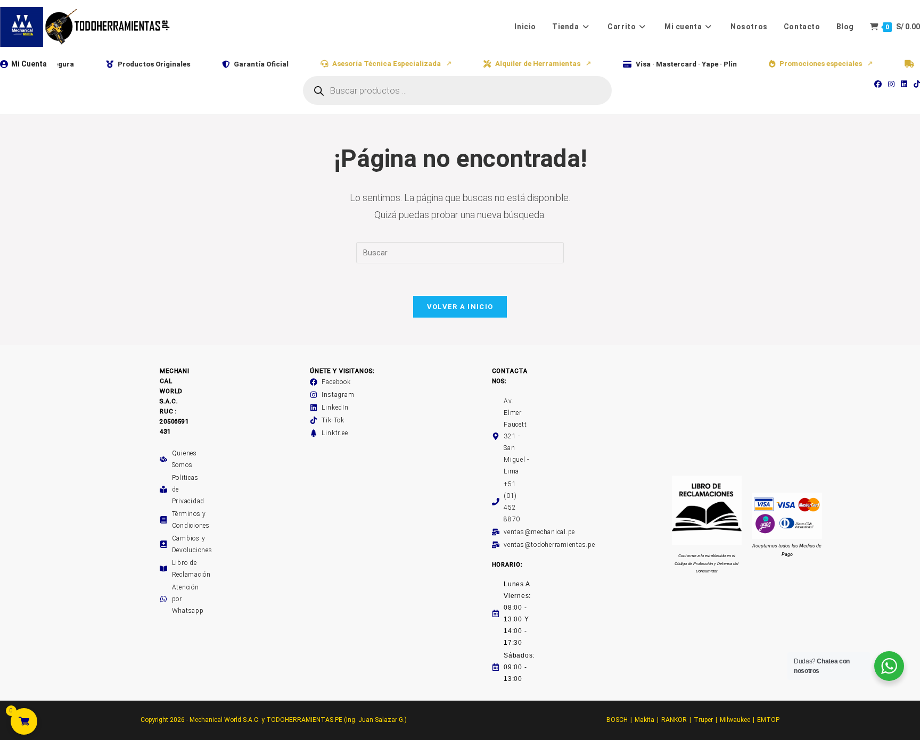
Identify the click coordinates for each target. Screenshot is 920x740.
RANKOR (674, 720)
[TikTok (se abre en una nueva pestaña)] (915, 84)
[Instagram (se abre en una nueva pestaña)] (891, 84)
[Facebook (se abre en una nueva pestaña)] (878, 84)
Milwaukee (735, 720)
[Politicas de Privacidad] (163, 489)
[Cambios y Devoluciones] (163, 544)
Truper (703, 720)
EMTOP (768, 720)
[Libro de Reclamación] (163, 568)
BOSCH (617, 720)
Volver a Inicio (460, 307)
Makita (644, 720)
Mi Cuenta (29, 64)
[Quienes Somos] (163, 459)
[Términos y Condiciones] (163, 519)
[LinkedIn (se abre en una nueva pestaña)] (904, 84)
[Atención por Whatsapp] (163, 599)
